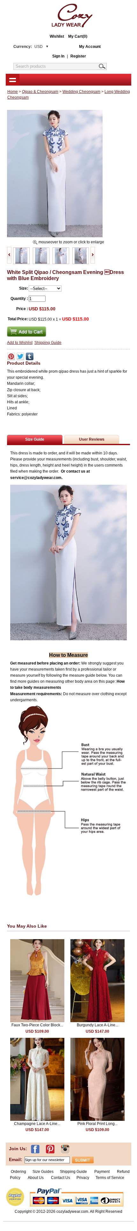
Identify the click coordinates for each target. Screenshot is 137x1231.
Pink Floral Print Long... (97, 1123)
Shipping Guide (47, 342)
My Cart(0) (77, 36)
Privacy (82, 1177)
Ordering (18, 1171)
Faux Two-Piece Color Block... (37, 1025)
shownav (12, 79)
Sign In (58, 56)
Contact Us (60, 1177)
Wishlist (57, 36)
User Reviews (92, 439)
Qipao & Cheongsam (40, 91)
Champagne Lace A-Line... (37, 1123)
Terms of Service (110, 1177)
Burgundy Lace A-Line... (97, 1025)
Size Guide (34, 439)
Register (78, 56)
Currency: (28, 46)
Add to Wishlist (19, 342)
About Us (36, 1177)
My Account (90, 46)
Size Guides (43, 1171)
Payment (102, 1171)
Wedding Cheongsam (81, 91)
